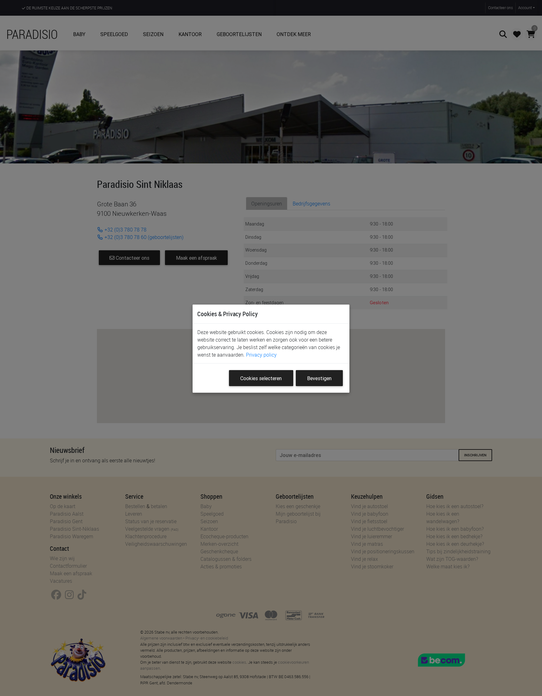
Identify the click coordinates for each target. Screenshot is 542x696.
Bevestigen (319, 378)
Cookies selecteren (261, 378)
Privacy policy (261, 354)
